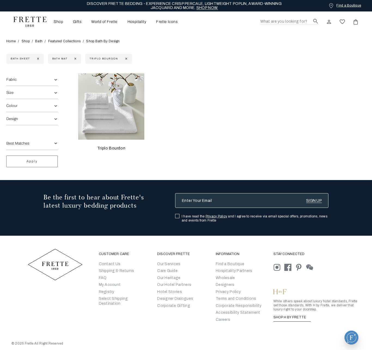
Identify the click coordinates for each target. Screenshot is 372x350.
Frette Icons (167, 22)
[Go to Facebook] (289, 267)
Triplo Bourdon (111, 148)
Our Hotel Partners (174, 285)
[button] (351, 338)
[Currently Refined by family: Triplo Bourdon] (125, 58)
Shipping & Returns (116, 271)
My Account (110, 285)
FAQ (103, 278)
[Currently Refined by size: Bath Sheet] (37, 58)
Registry (106, 292)
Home (11, 41)
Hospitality (137, 22)
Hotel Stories (169, 292)
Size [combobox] (10, 93)
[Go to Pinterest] (300, 267)
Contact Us (110, 264)
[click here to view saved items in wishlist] (342, 22)
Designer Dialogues (175, 299)
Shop (26, 41)
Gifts (77, 22)
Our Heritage (168, 278)
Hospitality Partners (234, 271)
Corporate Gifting (173, 306)
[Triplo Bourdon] (111, 106)
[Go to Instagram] (278, 267)
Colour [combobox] (11, 106)
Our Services (168, 264)
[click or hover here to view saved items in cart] (355, 22)
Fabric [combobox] (11, 79)
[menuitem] (56, 21)
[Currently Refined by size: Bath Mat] (75, 58)
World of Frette (104, 22)
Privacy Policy (216, 216)
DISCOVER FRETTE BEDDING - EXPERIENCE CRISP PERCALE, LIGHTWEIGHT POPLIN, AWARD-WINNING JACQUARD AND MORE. (184, 6)
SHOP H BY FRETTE (290, 317)
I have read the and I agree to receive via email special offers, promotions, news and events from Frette (254, 218)
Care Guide (167, 271)
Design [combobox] (12, 119)
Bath (38, 41)
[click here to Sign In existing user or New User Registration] (329, 22)
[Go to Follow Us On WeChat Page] (311, 267)
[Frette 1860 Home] (27, 21)
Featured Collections (64, 41)
